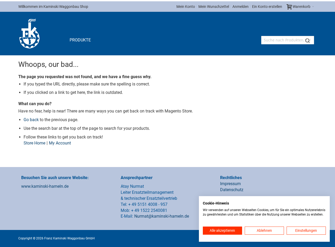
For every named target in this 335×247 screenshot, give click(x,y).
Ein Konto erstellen (267, 6)
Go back (31, 119)
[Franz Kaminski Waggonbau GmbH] (29, 33)
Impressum (230, 183)
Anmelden (240, 6)
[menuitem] (82, 40)
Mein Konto (185, 6)
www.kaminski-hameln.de (45, 186)
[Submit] (307, 40)
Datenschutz (231, 189)
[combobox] (287, 40)
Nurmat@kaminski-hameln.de (161, 216)
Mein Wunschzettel (213, 6)
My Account (60, 143)
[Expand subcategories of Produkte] (92, 40)
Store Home (34, 143)
